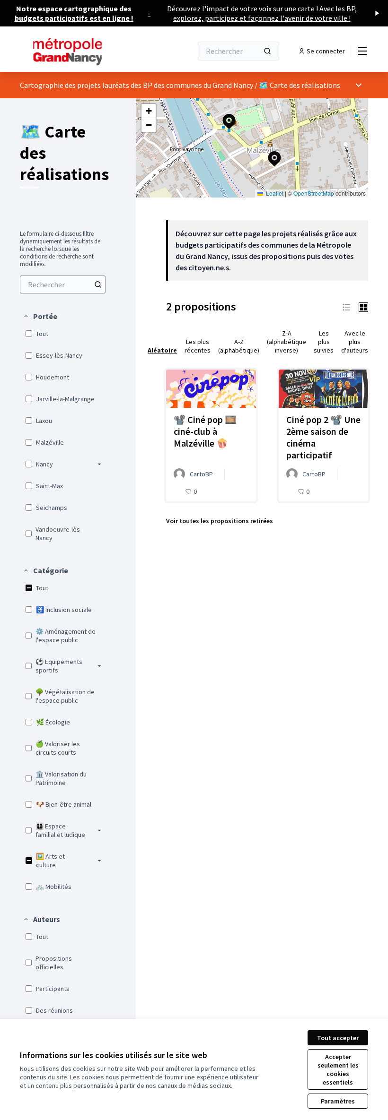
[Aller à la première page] (83, 51)
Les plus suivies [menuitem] (324, 341)
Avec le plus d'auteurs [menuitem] (354, 341)
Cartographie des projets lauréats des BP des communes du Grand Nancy (136, 85)
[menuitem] (63, 284)
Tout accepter (338, 1038)
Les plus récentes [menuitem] (198, 345)
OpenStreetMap (313, 193)
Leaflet (274, 193)
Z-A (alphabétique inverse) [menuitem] (286, 341)
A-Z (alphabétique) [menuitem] (238, 345)
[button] (40, 316)
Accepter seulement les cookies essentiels (338, 1069)
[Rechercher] (267, 51)
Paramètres (338, 1101)
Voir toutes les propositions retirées (219, 521)
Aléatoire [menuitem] (162, 350)
